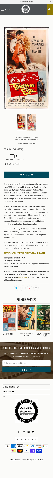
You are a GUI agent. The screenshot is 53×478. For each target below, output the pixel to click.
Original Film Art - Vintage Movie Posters (29, 460)
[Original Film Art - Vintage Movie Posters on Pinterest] (33, 432)
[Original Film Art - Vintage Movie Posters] (26, 9)
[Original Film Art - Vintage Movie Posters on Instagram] (28, 432)
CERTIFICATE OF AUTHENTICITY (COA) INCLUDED (24, 253)
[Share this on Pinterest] (29, 288)
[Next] (47, 68)
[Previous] (6, 68)
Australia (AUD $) (25, 439)
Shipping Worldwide (26, 2)
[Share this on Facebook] (23, 288)
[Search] (44, 9)
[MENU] (1, 9)
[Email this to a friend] (36, 288)
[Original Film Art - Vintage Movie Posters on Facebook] (24, 432)
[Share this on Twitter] (16, 288)
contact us (22, 277)
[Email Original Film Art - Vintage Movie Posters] (20, 432)
